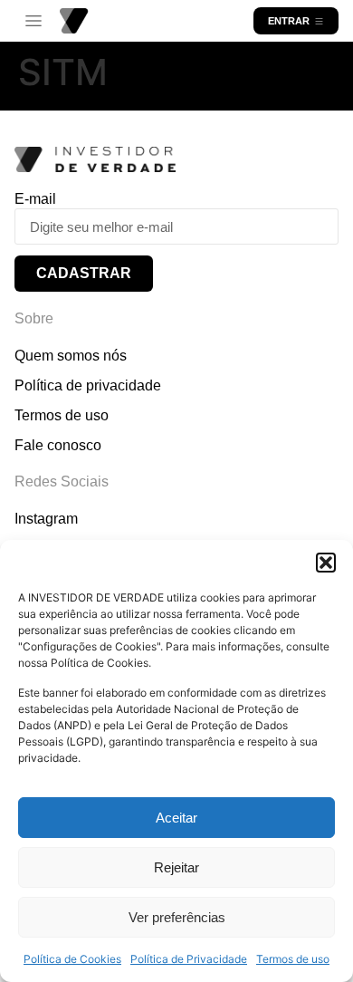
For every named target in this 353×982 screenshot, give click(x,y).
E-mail (35, 199)
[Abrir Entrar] (319, 20)
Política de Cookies (72, 959)
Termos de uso (292, 959)
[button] (326, 563)
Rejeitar (176, 867)
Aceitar (176, 817)
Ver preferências (177, 917)
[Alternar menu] (33, 21)
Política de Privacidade (188, 959)
